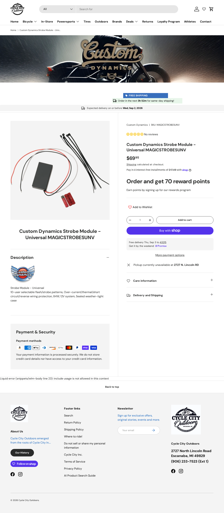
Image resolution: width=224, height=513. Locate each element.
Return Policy (72, 422)
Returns (147, 21)
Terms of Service (74, 461)
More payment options (169, 255)
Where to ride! (73, 436)
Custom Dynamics (137, 124)
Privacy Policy (73, 468)
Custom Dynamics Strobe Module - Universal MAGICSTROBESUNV (41, 30)
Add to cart (185, 220)
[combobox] (108, 9)
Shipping (131, 164)
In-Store (47, 21)
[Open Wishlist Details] (204, 9)
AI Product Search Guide (80, 475)
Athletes (190, 21)
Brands (117, 21)
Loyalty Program (169, 21)
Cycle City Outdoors (29, 500)
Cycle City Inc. (73, 454)
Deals (130, 21)
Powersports (66, 21)
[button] (211, 9)
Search (68, 415)
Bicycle (28, 21)
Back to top (112, 386)
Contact (205, 21)
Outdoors (101, 21)
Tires (87, 21)
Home (14, 21)
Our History (22, 452)
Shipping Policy (74, 429)
